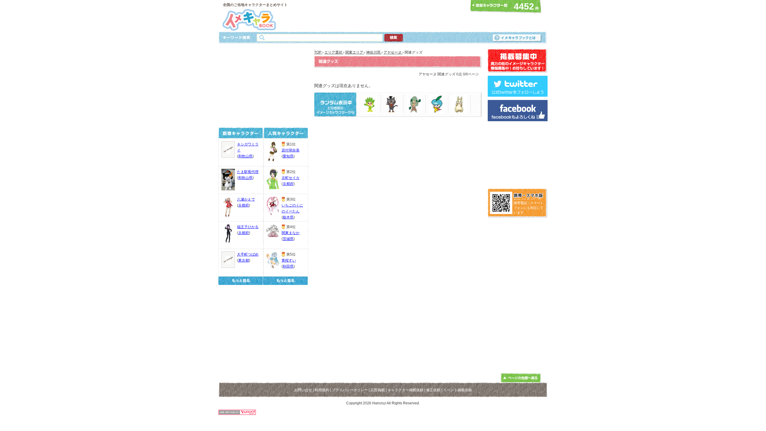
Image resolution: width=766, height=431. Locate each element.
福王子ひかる (248, 227)
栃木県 (288, 217)
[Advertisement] (381, 16)
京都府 (243, 205)
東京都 (243, 260)
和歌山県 (245, 156)
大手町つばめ (248, 254)
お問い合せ (303, 390)
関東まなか (291, 233)
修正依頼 (433, 390)
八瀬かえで (246, 199)
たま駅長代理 (248, 172)
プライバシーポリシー (350, 390)
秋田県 (288, 266)
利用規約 (322, 390)
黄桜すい (289, 260)
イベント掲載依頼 (457, 390)
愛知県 (288, 156)
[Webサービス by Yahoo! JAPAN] (237, 413)
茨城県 (288, 239)
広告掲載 (377, 390)
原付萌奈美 (291, 150)
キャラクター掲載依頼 (405, 390)
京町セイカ (291, 178)
